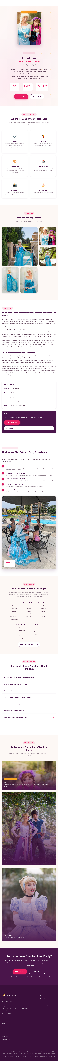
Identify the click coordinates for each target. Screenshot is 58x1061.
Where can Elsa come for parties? (13, 724)
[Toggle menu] (54, 3)
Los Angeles (43, 995)
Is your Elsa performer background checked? (16, 717)
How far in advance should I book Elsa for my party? (18, 697)
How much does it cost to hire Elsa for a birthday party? (19, 677)
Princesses (30, 49)
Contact (4, 1027)
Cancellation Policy (6, 1039)
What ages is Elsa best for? (11, 690)
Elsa (22, 995)
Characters (23, 49)
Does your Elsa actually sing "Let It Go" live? (16, 684)
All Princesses (24, 1008)
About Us (4, 1023)
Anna (22, 999)
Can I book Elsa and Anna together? (13, 704)
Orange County (44, 1005)
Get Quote (4, 1030)
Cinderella (23, 1002)
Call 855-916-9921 (11, 428)
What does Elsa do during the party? (14, 710)
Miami (41, 1002)
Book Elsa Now (21, 97)
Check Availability (12, 422)
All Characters (5, 1033)
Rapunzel (23, 1005)
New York (42, 999)
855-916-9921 (37, 97)
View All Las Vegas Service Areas (29, 644)
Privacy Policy (5, 1036)
